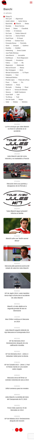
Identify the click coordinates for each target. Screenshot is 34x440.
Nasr (17, 75)
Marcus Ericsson (11, 67)
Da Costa (9, 33)
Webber (15, 102)
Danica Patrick (20, 36)
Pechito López (10, 80)
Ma (22, 63)
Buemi (8, 28)
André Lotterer (10, 21)
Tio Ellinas (9, 97)
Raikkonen (9, 85)
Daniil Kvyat (9, 38)
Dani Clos (9, 36)
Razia (18, 85)
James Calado (21, 50)
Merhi (21, 70)
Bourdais (8, 26)
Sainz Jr (8, 89)
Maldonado (20, 65)
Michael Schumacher (12, 72)
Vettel (7, 102)
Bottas (27, 23)
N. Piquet (25, 72)
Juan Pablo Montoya (12, 53)
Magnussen (9, 65)
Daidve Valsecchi (20, 33)
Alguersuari (19, 18)
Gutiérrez (25, 45)
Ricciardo (9, 87)
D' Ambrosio (18, 31)
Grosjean (16, 45)
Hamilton (8, 48)
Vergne (21, 99)
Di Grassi (20, 38)
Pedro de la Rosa (23, 80)
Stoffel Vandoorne (20, 92)
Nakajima (9, 75)
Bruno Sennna (19, 26)
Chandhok (25, 28)
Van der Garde (10, 99)
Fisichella (23, 43)
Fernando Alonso (11, 43)
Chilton (8, 31)
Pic (22, 82)
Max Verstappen (11, 70)
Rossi (26, 87)
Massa (22, 67)
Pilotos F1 (9, 16)
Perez (7, 82)
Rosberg (18, 87)
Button (16, 28)
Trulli (17, 97)
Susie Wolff (9, 94)
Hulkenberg (9, 50)
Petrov (15, 82)
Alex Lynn (9, 18)
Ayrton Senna (22, 21)
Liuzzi (16, 63)
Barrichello (9, 23)
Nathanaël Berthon (11, 77)
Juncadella (21, 55)
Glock (7, 45)
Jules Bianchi (10, 55)
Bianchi (18, 23)
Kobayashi (9, 60)
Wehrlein (24, 102)
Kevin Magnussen (22, 58)
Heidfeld (17, 48)
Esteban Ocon (19, 40)
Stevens (8, 92)
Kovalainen (19, 60)
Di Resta (8, 40)
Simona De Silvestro (21, 89)
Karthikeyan (9, 58)
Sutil (18, 94)
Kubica (8, 63)
